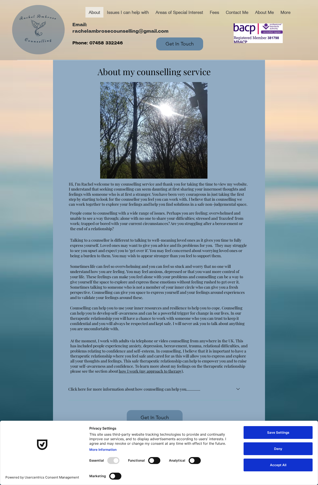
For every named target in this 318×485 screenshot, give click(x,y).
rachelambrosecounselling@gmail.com (120, 31)
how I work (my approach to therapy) (151, 371)
